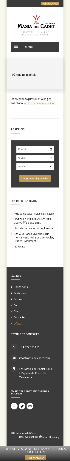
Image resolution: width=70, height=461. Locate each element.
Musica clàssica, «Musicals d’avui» (34, 213)
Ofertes (18, 323)
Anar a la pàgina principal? (39, 103)
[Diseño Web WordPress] (49, 437)
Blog (16, 311)
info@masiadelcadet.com (34, 358)
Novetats (19, 246)
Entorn (18, 299)
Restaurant (20, 293)
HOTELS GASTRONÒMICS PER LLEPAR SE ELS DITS (32, 220)
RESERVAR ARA (50, 3)
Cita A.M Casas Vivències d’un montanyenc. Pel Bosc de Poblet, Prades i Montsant (34, 237)
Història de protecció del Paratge (34, 228)
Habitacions (21, 287)
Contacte (19, 317)
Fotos (17, 305)
